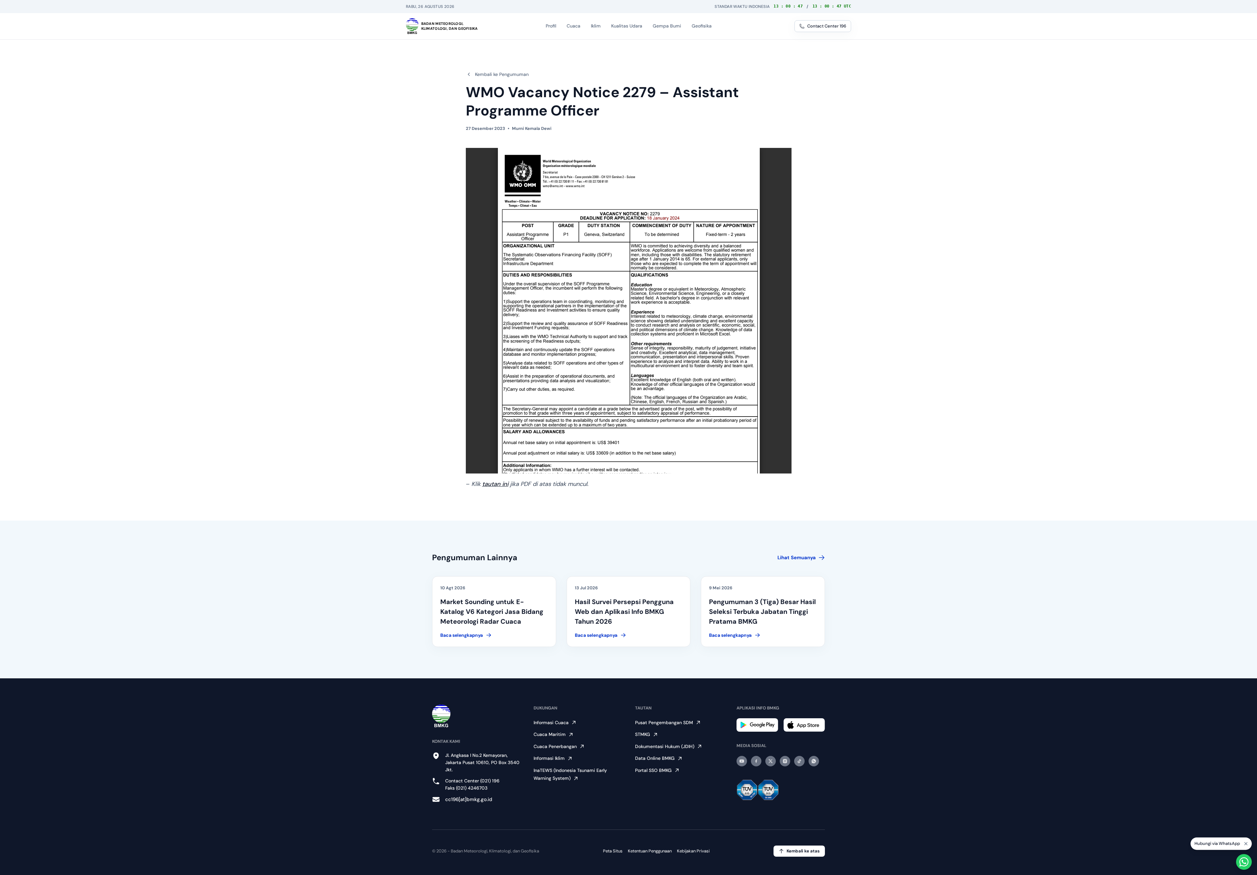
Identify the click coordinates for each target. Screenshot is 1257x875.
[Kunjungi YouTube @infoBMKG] (742, 761)
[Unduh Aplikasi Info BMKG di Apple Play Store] (804, 725)
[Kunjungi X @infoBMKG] (770, 761)
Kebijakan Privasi (693, 851)
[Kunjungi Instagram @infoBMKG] (785, 761)
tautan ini (495, 484)
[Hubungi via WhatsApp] (1244, 862)
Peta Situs (613, 851)
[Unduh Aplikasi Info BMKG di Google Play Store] (757, 725)
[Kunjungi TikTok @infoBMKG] (799, 761)
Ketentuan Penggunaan (650, 851)
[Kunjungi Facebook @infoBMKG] (756, 761)
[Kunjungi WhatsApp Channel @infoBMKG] (814, 761)
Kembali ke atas (803, 851)
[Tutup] (1246, 842)
